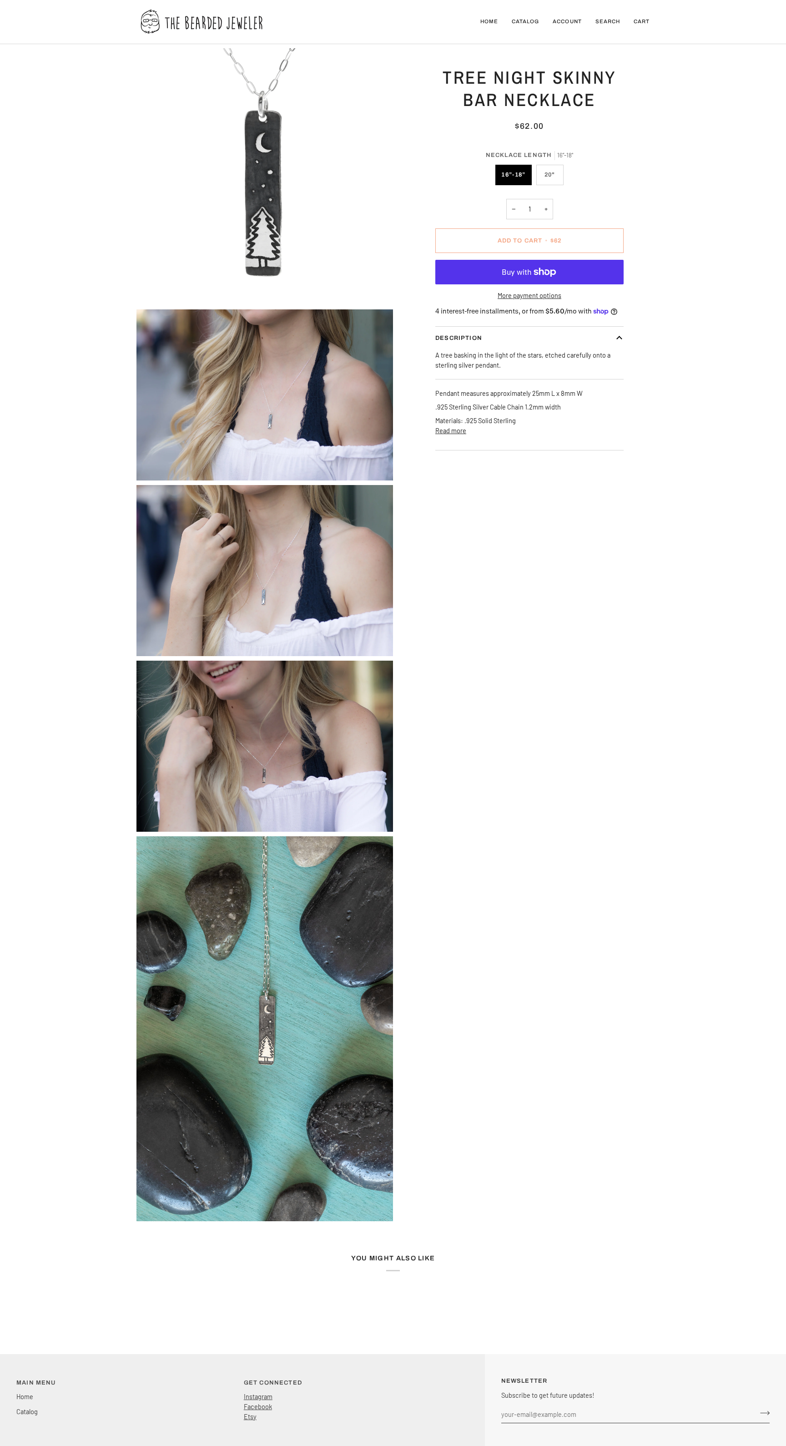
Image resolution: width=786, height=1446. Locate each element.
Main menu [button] (36, 1383)
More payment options (529, 295)
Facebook (258, 1406)
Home (24, 1396)
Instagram (258, 1396)
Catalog (27, 1411)
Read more (450, 430)
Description (458, 338)
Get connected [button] (273, 1383)
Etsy (250, 1416)
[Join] (762, 1413)
